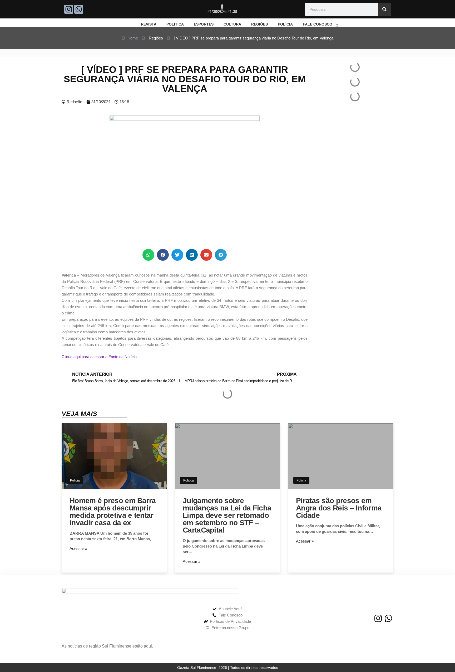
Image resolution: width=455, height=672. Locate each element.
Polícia (75, 480)
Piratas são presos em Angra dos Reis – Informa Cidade (339, 508)
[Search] (384, 9)
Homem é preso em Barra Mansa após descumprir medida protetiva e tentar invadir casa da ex (113, 512)
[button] (148, 255)
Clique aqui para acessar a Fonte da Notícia (99, 356)
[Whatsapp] (78, 9)
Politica (188, 480)
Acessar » (78, 548)
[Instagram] (68, 9)
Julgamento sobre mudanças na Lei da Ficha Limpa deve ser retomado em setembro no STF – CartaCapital (227, 515)
